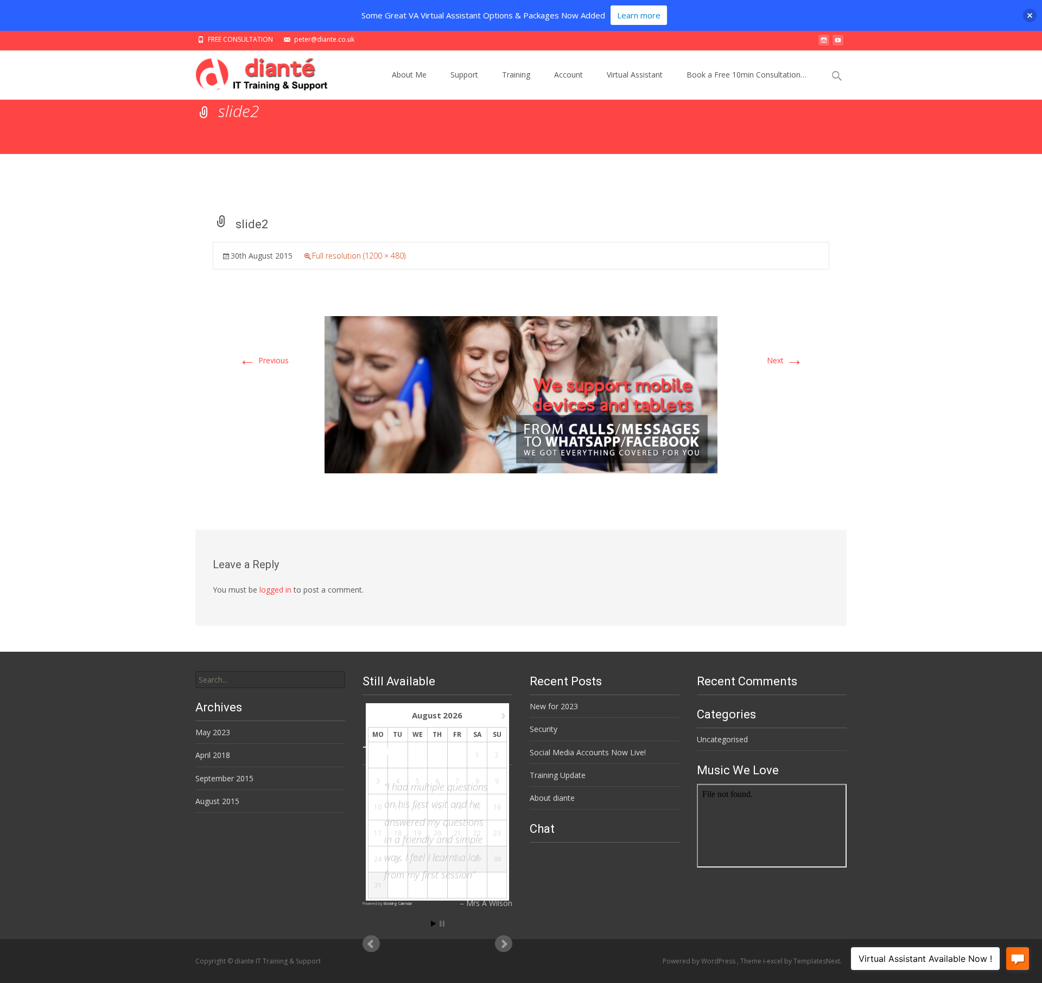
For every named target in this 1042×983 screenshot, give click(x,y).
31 (378, 885)
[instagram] (823, 43)
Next (785, 360)
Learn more (638, 15)
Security (543, 729)
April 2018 (212, 755)
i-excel (773, 961)
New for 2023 (554, 706)
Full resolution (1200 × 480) (358, 255)
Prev (371, 944)
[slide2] (521, 394)
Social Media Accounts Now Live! (588, 752)
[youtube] (838, 43)
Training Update (558, 775)
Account (568, 74)
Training (516, 74)
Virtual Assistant (635, 74)
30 (497, 859)
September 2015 (224, 778)
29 (477, 859)
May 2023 (212, 732)
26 (417, 859)
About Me (409, 74)
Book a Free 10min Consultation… (746, 74)
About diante (552, 798)
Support (464, 74)
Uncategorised (722, 739)
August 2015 (217, 801)
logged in (275, 589)
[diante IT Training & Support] (254, 72)
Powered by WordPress (700, 961)
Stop (442, 924)
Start (433, 924)
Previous (264, 360)
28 (457, 859)
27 (437, 859)
